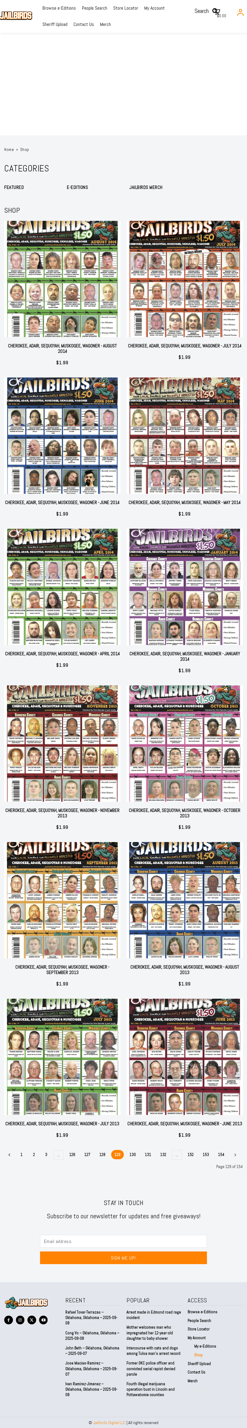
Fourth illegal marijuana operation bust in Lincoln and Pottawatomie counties (151, 1389)
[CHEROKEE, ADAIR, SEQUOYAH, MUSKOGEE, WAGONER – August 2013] (185, 900)
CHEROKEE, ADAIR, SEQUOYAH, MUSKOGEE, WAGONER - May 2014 (185, 502)
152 (191, 1154)
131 (148, 1154)
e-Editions (77, 187)
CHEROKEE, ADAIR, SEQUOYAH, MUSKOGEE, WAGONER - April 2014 (62, 653)
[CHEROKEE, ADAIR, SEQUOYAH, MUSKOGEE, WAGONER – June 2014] (62, 435)
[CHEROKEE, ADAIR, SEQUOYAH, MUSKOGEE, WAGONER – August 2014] (62, 279)
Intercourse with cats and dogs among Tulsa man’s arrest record (153, 1350)
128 (102, 1154)
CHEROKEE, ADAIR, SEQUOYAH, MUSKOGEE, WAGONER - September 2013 (62, 969)
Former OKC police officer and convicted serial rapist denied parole (151, 1368)
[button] (208, 11)
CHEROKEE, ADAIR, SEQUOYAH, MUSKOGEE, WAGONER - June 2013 (184, 1123)
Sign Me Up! (123, 1258)
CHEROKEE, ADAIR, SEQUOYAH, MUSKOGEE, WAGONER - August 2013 (184, 969)
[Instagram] (20, 1320)
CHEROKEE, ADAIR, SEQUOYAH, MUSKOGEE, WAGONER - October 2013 (184, 813)
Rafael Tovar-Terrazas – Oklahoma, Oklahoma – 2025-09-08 (91, 1318)
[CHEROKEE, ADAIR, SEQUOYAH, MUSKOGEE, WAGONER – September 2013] (62, 900)
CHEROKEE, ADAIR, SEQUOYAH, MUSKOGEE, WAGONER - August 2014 (62, 348)
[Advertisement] (123, 90)
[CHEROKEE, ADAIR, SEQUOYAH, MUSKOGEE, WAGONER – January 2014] (185, 587)
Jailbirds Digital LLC (109, 1422)
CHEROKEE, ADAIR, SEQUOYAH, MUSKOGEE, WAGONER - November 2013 (62, 813)
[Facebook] (8, 1320)
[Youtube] (43, 1320)
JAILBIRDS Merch (146, 187)
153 (206, 1154)
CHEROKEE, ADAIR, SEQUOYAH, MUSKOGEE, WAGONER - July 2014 (185, 346)
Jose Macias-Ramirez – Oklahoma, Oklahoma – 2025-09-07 (91, 1368)
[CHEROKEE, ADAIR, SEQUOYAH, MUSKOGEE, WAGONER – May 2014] (185, 435)
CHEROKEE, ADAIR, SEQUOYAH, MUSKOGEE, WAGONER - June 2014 (62, 502)
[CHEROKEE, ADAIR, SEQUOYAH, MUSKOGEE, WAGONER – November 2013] (62, 743)
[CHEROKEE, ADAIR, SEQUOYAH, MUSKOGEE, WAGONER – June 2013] (185, 1057)
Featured (14, 187)
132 (163, 1154)
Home (9, 149)
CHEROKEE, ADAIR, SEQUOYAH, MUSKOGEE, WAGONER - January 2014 (185, 656)
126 (72, 1154)
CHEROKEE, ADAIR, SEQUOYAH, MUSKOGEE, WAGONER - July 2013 (62, 1123)
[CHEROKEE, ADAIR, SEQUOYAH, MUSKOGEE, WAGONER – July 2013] (62, 1057)
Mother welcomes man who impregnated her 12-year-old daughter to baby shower (150, 1333)
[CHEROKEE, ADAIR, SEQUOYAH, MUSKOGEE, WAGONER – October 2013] (185, 743)
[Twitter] (31, 1320)
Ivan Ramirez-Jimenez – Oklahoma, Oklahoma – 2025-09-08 (91, 1389)
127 (87, 1154)
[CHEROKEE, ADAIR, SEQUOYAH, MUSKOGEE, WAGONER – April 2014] (62, 587)
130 (133, 1154)
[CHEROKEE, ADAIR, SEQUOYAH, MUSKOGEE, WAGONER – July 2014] (185, 279)
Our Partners (198, 1389)
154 (221, 1154)
